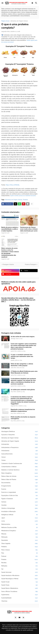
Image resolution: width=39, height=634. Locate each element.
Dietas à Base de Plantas (19, 479)
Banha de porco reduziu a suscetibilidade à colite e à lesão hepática (9, 229)
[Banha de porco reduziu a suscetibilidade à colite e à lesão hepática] (10, 220)
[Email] (27, 203)
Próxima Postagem (30, 264)
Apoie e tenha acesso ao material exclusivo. (23, 195)
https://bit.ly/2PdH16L (13, 185)
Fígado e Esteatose (19, 498)
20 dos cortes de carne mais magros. (23, 336)
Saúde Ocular (19, 582)
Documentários (19, 482)
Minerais (19, 534)
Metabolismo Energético (19, 530)
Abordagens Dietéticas (19, 431)
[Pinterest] (23, 203)
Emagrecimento (19, 486)
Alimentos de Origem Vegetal (19, 441)
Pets (19, 553)
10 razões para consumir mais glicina (23, 389)
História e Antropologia (19, 508)
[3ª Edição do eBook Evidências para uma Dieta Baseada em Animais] (5, 373)
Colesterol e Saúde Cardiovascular (19, 463)
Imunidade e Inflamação (19, 511)
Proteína (25, 199)
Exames (19, 489)
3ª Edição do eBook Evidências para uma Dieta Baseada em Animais (24, 372)
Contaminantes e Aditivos (19, 466)
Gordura (19, 502)
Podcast (19, 556)
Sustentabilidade (19, 598)
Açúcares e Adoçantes (19, 434)
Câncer (19, 457)
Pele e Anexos (19, 550)
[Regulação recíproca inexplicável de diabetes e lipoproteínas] (5, 411)
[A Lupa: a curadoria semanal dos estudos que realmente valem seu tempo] (5, 356)
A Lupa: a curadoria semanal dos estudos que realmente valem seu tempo (22, 356)
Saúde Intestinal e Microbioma (19, 575)
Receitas (19, 562)
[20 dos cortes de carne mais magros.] (5, 338)
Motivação (19, 537)
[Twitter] (15, 203)
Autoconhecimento (19, 454)
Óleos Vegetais (19, 543)
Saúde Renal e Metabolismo (19, 588)
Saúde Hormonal (19, 572)
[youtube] (19, 617)
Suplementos (19, 594)
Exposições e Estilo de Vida (19, 495)
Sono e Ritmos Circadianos (19, 591)
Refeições (19, 566)
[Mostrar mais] (32, 203)
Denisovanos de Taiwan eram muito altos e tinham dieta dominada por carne (29, 229)
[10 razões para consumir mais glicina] (5, 391)
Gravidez (19, 505)
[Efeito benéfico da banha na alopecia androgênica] (5, 418)
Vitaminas (19, 601)
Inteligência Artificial (19, 514)
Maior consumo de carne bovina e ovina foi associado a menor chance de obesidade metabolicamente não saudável (10, 252)
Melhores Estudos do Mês (19, 527)
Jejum (19, 518)
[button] (2, 3)
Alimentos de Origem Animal (19, 21)
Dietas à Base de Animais (19, 476)
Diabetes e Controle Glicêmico (19, 470)
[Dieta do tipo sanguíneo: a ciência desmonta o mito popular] (5, 365)
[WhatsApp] (19, 203)
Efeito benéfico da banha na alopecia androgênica (23, 418)
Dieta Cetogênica (19, 473)
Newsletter (19, 540)
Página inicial (5, 21)
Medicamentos (19, 524)
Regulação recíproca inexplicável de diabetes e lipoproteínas (23, 410)
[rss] (23, 617)
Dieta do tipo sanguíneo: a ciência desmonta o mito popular (22, 364)
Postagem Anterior (8, 264)
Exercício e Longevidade (19, 492)
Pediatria (19, 546)
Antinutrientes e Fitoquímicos (19, 447)
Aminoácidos (19, 444)
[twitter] (15, 617)
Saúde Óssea (19, 585)
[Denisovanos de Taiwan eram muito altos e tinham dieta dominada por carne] (29, 220)
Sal (19, 569)
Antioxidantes (19, 450)
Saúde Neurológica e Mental (19, 578)
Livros (19, 521)
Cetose (19, 460)
